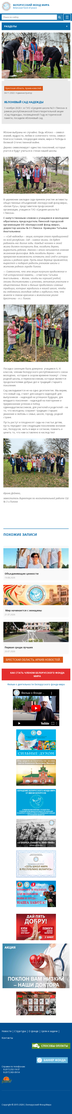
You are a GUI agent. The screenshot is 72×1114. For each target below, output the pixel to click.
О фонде (34, 1031)
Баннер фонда (55, 1060)
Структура (20, 1031)
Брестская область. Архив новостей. (24, 88)
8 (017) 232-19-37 (11, 1069)
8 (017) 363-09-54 (11, 1072)
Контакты (7, 1037)
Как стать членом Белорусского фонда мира (37, 674)
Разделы (10, 26)
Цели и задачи (49, 1031)
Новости (7, 1031)
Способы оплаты (54, 1046)
